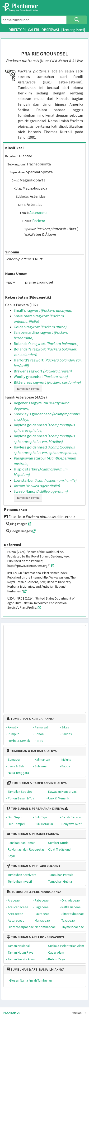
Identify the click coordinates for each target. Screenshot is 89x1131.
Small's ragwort (43, 310)
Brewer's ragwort (43, 371)
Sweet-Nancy (41, 491)
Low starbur (45, 480)
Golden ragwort (40, 326)
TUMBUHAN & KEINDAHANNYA (32, 718)
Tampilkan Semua (28, 388)
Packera (38, 220)
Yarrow (37, 485)
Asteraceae (38, 212)
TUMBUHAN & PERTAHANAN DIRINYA (37, 808)
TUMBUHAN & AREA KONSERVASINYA (37, 937)
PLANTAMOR (11, 1013)
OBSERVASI (50, 29)
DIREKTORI (17, 29)
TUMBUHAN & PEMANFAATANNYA (34, 834)
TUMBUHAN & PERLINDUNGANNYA (35, 892)
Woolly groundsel (41, 376)
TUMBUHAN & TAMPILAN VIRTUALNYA (39, 783)
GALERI (33, 29)
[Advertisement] (40, 666)
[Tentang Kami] (73, 29)
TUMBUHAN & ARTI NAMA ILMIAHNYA (37, 969)
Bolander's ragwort (46, 343)
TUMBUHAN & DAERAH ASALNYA (33, 751)
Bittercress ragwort (47, 382)
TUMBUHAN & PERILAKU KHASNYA (35, 866)
